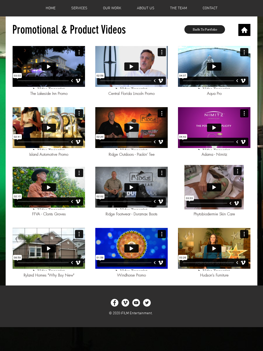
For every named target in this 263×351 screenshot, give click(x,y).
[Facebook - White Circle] (114, 303)
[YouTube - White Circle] (136, 303)
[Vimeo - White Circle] (125, 303)
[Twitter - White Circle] (147, 303)
